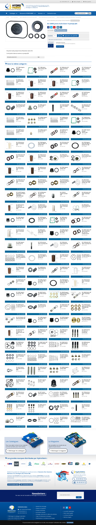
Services (40, 13)
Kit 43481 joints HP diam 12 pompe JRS (42, 343)
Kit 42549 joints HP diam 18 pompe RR (86, 293)
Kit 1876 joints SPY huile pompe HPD (20, 105)
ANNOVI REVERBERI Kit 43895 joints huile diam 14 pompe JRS (69, 17)
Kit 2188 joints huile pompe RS (64, 243)
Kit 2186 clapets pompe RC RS (20, 243)
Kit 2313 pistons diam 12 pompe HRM (86, 406)
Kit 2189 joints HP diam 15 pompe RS (86, 243)
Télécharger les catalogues (16, 451)
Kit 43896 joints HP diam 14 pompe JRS (20, 356)
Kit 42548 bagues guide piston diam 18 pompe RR (64, 293)
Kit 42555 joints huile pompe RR (42, 305)
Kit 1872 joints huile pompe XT (86, 80)
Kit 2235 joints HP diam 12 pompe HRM (42, 418)
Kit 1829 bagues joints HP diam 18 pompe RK (42, 218)
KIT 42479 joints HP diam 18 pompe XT (86, 93)
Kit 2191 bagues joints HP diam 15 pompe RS (42, 256)
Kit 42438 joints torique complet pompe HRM (86, 418)
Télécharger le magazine (58, 451)
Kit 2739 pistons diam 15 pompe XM (20, 143)
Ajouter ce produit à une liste (56, 39)
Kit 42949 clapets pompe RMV (64, 368)
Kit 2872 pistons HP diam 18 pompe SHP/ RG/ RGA (20, 206)
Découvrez (27, 13)
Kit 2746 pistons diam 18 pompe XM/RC (42, 156)
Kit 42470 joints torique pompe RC (86, 255)
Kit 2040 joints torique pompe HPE (20, 81)
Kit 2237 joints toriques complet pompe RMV (42, 356)
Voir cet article (21, 76)
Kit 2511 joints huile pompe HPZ (42, 393)
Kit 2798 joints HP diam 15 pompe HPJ (20, 406)
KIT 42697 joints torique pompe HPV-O (20, 131)
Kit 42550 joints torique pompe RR (20, 305)
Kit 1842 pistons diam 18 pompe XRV (64, 206)
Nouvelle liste (68, 39)
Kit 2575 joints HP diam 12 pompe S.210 (20, 381)
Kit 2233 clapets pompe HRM (20, 418)
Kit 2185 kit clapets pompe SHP (64, 193)
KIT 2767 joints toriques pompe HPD (20, 118)
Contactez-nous (51, 13)
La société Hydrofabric (68, 511)
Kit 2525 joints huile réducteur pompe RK (42, 231)
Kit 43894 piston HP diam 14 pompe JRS (86, 343)
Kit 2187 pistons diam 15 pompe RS (42, 243)
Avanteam (18, 480)
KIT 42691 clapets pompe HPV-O (42, 130)
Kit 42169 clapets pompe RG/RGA (64, 318)
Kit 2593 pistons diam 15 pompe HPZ (20, 393)
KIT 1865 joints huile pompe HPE (42, 68)
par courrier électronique (25, 509)
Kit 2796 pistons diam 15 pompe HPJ (86, 393)
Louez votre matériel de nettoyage (16, 518)
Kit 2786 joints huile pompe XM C (64, 155)
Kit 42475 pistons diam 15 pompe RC (86, 268)
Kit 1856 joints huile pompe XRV (86, 205)
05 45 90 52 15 (65, 1)
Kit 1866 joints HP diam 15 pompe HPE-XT (64, 68)
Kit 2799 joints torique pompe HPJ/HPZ (64, 393)
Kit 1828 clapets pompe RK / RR (20, 218)
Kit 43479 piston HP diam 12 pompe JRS (86, 331)
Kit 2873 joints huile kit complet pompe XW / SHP (86, 181)
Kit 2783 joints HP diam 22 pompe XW (20, 181)
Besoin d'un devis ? (62, 30)
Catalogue (12, 13)
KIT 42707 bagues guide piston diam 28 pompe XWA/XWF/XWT (20, 194)
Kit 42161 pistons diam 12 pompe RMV (42, 368)
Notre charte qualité (68, 513)
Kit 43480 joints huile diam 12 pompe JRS (20, 343)
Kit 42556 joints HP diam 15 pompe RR (64, 306)
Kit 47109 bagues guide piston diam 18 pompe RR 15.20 (86, 306)
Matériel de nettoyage (41, 506)
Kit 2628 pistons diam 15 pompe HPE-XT (42, 81)
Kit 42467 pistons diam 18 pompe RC (64, 256)
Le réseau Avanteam (68, 515)
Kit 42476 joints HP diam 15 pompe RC (20, 281)
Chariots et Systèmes (41, 508)
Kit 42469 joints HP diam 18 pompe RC (64, 268)
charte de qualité (38, 480)
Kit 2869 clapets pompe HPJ (42, 405)
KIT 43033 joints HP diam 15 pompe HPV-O (64, 131)
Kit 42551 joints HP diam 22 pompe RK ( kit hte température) (86, 231)
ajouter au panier (71, 35)
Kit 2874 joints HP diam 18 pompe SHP (86, 193)
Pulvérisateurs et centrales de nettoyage (45, 518)
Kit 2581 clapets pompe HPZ (64, 380)
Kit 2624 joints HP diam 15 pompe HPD (86, 106)
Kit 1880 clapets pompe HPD (42, 105)
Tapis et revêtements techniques (43, 516)
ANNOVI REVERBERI (75, 20)
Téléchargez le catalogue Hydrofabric (16, 516)
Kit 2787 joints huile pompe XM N (86, 155)
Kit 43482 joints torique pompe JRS (64, 343)
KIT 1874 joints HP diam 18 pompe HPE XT (86, 68)
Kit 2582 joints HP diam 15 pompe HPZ (86, 381)
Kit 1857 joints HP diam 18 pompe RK (86, 218)
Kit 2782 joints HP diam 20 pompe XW (86, 168)
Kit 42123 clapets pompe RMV (86, 355)
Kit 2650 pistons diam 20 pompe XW (42, 168)
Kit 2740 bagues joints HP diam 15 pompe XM (42, 143)
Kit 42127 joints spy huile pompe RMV (20, 368)
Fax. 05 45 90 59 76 (22, 513)
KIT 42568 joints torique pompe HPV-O (64, 118)
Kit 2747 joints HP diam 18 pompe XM (20, 156)
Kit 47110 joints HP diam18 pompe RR (20, 318)
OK (79, 497)
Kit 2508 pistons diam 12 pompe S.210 (86, 368)
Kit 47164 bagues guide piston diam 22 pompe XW (64, 181)
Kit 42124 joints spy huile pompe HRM (64, 406)
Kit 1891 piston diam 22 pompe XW (20, 168)
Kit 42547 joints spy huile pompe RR (42, 293)
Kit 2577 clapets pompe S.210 (42, 380)
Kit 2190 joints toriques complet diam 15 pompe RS (20, 256)
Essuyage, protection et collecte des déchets (46, 514)
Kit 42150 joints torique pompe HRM (64, 418)
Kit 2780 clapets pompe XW (64, 168)
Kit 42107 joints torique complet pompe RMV (64, 356)
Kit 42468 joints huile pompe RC (42, 268)
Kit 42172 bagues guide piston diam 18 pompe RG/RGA (86, 318)
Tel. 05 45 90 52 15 (21, 511)
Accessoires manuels (40, 512)
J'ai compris (70, 522)
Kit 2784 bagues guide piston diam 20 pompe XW (42, 181)
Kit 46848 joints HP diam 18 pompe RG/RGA (42, 331)
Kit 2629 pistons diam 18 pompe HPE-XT (64, 81)
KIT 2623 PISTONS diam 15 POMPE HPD (64, 106)
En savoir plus (60, 46)
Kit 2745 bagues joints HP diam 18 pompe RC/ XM (86, 143)
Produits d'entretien (40, 510)
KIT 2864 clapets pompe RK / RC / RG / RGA (64, 231)
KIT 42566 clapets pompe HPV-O (42, 118)
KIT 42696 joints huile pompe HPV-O (86, 118)
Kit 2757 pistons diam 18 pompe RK (20, 231)
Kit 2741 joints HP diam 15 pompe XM (64, 143)
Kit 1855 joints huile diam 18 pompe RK (63, 218)
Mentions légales (67, 517)
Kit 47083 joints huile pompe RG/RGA (64, 331)
